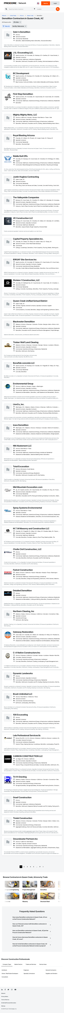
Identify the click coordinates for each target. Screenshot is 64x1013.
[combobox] (46, 9)
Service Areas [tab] (42, 964)
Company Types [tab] (7, 964)
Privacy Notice (4, 996)
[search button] (58, 9)
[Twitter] (8, 989)
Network (22, 3)
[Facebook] (5, 990)
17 (39, 866)
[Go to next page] (43, 866)
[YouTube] (15, 989)
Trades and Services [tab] (31, 964)
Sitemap (3, 1006)
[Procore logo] (10, 3)
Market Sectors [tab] (18, 964)
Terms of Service (5, 999)
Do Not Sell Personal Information (8, 1002)
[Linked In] (2, 989)
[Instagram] (11, 989)
